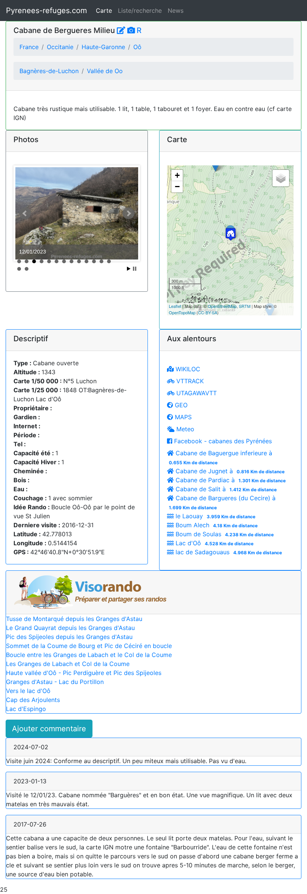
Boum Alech (216, 525)
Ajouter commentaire (49, 728)
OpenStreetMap (222, 306)
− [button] (177, 186)
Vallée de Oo (105, 71)
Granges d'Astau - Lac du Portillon (55, 682)
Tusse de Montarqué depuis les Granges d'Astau (74, 618)
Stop (134, 269)
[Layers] (281, 178)
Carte (104, 10)
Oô (137, 47)
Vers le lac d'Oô (28, 690)
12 (101, 261)
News (175, 10)
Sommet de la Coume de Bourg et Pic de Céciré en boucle (89, 646)
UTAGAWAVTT (195, 393)
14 (19, 269)
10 (86, 261)
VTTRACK (189, 381)
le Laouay (214, 516)
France (29, 47)
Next (128, 213)
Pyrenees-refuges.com (46, 10)
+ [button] (177, 175)
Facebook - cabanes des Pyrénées (222, 441)
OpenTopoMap (182, 312)
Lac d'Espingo (26, 708)
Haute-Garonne (103, 47)
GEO (180, 405)
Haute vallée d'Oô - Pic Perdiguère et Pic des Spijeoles (83, 672)
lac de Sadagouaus (228, 552)
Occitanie (60, 47)
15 (26, 269)
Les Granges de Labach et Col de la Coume (68, 664)
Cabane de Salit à (225, 489)
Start (129, 269)
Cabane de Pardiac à (230, 480)
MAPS (182, 417)
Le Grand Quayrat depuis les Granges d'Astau (70, 628)
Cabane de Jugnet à (229, 471)
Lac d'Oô (213, 543)
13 (109, 261)
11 (94, 261)
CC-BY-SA (207, 312)
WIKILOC (187, 369)
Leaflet (175, 306)
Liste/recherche (140, 10)
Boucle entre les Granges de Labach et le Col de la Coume (89, 654)
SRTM (244, 306)
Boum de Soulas (224, 534)
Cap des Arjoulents (33, 700)
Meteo (184, 429)
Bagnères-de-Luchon (49, 71)
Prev (25, 213)
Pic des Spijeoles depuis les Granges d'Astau (69, 636)
